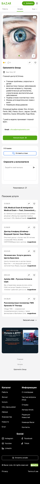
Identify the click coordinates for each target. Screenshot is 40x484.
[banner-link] (20, 340)
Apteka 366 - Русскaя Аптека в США (18, 280)
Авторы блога (27, 410)
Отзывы (25, 405)
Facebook (28, 438)
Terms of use (33, 471)
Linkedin (8, 448)
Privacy (5, 471)
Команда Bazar (28, 422)
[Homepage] (6, 3)
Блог (4, 427)
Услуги (20, 9)
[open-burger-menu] (37, 3)
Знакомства (7, 417)
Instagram (9, 438)
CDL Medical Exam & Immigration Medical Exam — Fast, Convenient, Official (19, 210)
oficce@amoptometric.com (20, 129)
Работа (5, 9)
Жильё (4, 397)
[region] (20, 37)
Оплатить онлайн (21, 458)
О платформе (27, 392)
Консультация (18, 138)
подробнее (31, 218)
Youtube (8, 443)
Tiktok (26, 443)
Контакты (26, 427)
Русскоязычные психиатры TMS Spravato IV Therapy (19, 304)
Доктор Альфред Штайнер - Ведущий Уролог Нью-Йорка (17, 232)
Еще (33, 9)
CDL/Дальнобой (9, 407)
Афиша (5, 412)
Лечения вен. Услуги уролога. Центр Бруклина (17, 256)
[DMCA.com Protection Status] (34, 465)
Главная (20, 359)
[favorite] (35, 62)
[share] (30, 62)
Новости (5, 422)
